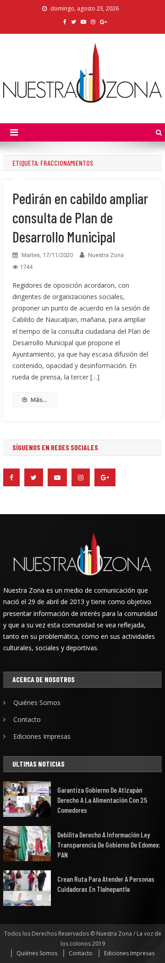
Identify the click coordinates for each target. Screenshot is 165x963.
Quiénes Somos (36, 702)
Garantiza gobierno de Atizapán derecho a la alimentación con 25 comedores (102, 799)
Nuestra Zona (106, 255)
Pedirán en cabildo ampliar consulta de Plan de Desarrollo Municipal (80, 217)
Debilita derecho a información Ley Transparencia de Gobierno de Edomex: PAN (108, 844)
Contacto (27, 719)
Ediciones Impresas (42, 736)
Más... (39, 399)
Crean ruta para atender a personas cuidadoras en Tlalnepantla (105, 883)
